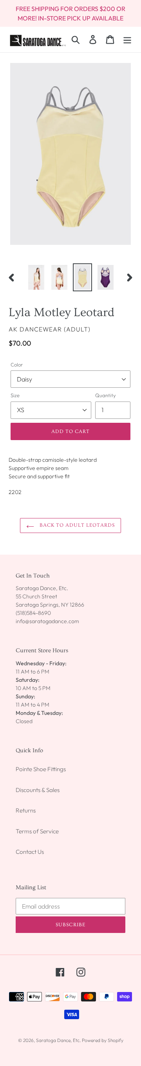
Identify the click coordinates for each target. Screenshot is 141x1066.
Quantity (105, 395)
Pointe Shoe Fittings (41, 769)
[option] (36, 277)
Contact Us (30, 851)
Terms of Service (37, 831)
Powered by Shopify (102, 1040)
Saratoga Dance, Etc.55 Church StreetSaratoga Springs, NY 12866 (50, 596)
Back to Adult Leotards (76, 525)
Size (15, 395)
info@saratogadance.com (47, 621)
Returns (26, 810)
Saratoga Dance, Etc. (58, 1040)
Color (17, 364)
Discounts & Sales (38, 790)
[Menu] (127, 39)
